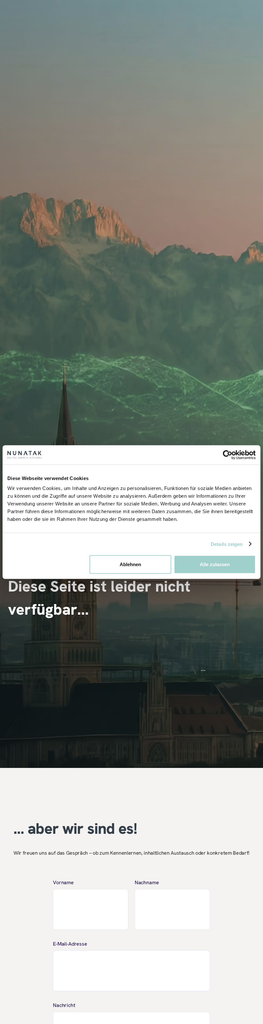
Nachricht (64, 1005)
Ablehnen (130, 564)
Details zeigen (226, 544)
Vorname (63, 882)
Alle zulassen (215, 564)
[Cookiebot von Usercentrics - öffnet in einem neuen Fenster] (227, 454)
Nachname (147, 882)
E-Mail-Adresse (70, 943)
